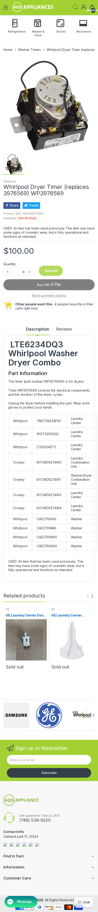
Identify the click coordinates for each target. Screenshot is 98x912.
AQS (39, 900)
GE (7, 609)
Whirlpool (9, 181)
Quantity (9, 264)
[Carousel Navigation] (90, 596)
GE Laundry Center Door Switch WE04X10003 (25, 615)
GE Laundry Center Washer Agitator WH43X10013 (66, 615)
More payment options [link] (49, 295)
